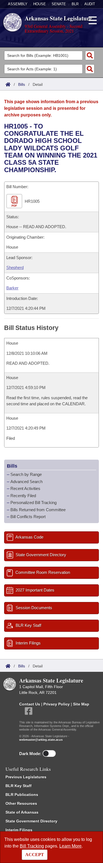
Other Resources (21, 803)
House (39, 4)
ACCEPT (34, 854)
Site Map (81, 704)
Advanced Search (26, 481)
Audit (89, 4)
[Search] (89, 55)
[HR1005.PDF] (15, 201)
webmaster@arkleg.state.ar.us (41, 739)
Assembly (17, 4)
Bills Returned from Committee (38, 509)
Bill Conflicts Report (28, 516)
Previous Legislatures (25, 777)
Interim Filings (18, 830)
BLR (75, 4)
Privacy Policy (56, 704)
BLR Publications (21, 794)
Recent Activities (25, 488)
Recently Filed (23, 495)
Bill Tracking (32, 846)
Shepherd (15, 267)
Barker (12, 288)
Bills (21, 84)
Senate (59, 4)
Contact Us (29, 704)
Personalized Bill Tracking (33, 502)
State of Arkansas (21, 812)
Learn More (70, 846)
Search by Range (26, 474)
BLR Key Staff (18, 786)
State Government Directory (31, 821)
